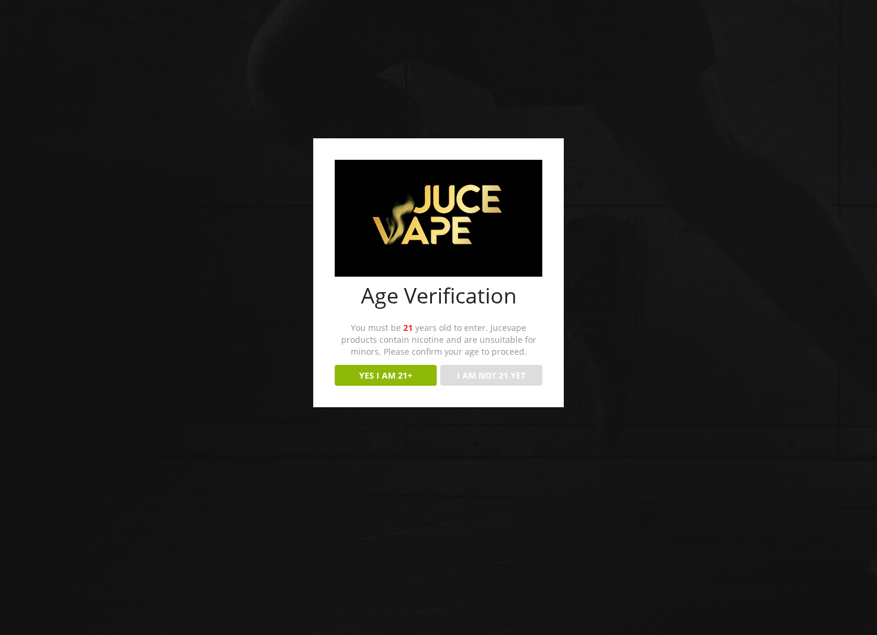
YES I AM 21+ (385, 375)
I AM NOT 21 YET (491, 375)
